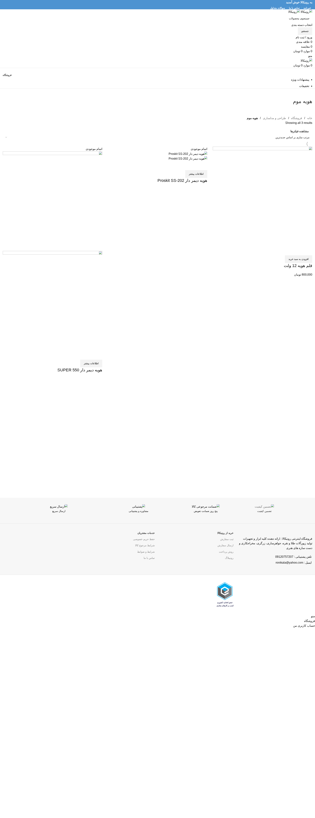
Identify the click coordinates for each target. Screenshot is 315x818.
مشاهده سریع (297, 250)
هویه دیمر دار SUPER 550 (79, 370)
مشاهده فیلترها (299, 131)
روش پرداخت (226, 551)
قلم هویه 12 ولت (298, 265)
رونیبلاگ (229, 557)
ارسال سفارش (225, 545)
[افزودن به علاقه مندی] (288, 250)
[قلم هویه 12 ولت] (262, 196)
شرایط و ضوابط (146, 551)
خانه (309, 118)
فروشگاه (296, 118)
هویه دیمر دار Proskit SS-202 (182, 180)
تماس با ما (149, 557)
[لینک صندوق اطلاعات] (283, 513)
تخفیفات (304, 86)
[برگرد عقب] (307, 93)
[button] (298, 259)
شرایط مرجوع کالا (145, 545)
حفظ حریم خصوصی (144, 539)
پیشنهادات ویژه (300, 79)
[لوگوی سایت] (306, 11)
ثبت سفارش (227, 539)
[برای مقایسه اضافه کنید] (307, 250)
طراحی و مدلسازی (274, 118)
